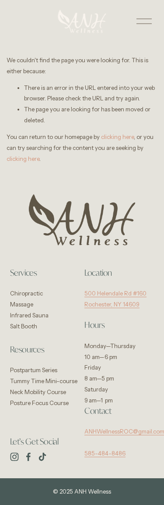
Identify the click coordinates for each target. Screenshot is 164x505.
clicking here (117, 136)
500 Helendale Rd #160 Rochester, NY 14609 (115, 299)
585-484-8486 (105, 453)
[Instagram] (14, 456)
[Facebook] (28, 456)
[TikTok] (42, 456)
